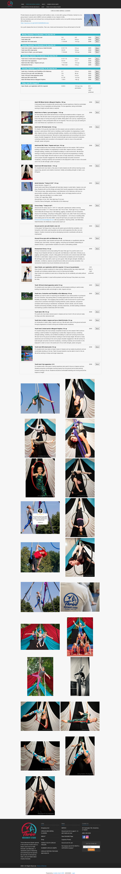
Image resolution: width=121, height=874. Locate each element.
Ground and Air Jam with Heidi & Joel (31, 37)
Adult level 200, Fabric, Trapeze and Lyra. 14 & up (49, 145)
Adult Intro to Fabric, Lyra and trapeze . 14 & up (49, 112)
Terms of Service (41, 866)
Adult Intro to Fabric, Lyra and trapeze (31, 52)
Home (22, 4)
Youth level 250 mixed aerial (29, 50)
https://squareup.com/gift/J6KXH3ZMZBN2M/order (35, 23)
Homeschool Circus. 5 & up (43, 249)
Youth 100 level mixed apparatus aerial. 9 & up (48, 285)
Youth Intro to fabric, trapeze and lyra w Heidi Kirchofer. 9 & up (53, 320)
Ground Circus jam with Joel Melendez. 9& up (48, 238)
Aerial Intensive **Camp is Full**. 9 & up (46, 183)
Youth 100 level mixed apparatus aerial (32, 75)
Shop (43, 7)
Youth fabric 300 (25, 39)
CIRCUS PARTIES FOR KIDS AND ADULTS (30, 7)
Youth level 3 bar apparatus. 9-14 (44, 364)
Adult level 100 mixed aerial (29, 41)
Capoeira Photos (66, 839)
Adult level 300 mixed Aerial (29, 77)
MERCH (64, 828)
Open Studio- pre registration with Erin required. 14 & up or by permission (57, 267)
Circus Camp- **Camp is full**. (44, 205)
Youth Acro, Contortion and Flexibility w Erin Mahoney (36, 71)
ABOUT (43, 4)
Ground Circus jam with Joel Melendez (32, 73)
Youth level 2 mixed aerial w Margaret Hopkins (34, 59)
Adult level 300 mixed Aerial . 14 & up (46, 166)
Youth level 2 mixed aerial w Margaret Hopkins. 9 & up (51, 328)
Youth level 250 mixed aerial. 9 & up (45, 347)
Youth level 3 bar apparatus (29, 61)
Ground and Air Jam (67, 843)
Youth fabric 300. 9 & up (42, 312)
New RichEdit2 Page (67, 836)
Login (73, 873)
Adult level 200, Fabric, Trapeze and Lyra (32, 63)
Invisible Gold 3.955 (58, 873)
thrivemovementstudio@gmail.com (44, 220)
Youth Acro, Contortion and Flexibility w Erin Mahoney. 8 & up (53, 293)
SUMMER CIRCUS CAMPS (52, 4)
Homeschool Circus (26, 65)
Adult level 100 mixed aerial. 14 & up (45, 127)
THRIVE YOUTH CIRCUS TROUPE (53, 7)
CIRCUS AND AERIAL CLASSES (33, 4)
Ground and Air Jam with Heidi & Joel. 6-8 (47, 226)
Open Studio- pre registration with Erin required (34, 86)
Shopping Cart (45, 828)
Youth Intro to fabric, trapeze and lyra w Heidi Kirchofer (36, 48)
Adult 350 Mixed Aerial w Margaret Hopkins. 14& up (50, 102)
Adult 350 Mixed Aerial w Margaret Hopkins (33, 79)
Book (97, 37)
